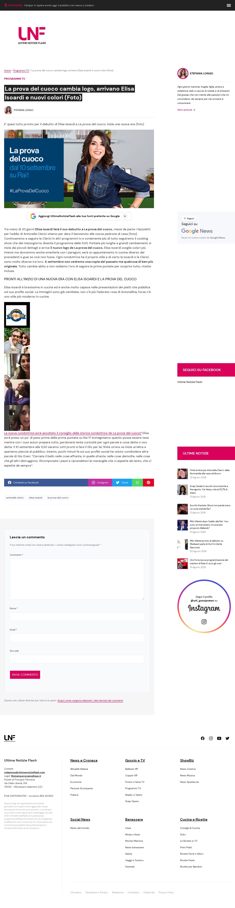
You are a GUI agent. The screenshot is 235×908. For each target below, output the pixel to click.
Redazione (118, 892)
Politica (74, 794)
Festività (129, 866)
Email (13, 629)
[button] (229, 5)
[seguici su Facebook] (202, 738)
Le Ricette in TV (188, 840)
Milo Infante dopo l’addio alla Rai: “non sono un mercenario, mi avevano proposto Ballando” (209, 525)
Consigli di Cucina (190, 828)
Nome (14, 608)
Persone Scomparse (81, 788)
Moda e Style (132, 834)
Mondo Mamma (134, 840)
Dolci (183, 834)
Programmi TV (21, 70)
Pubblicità (148, 892)
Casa (128, 828)
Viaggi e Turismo (134, 860)
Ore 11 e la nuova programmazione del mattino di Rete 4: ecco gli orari (209, 562)
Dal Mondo (76, 775)
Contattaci (133, 892)
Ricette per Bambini (191, 866)
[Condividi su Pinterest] (148, 482)
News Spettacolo (189, 782)
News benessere (134, 847)
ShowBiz (187, 760)
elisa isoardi (35, 497)
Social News (80, 819)
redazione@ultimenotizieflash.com (24, 772)
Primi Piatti (186, 847)
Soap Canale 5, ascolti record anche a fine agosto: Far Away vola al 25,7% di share (209, 489)
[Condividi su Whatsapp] (137, 482)
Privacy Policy (166, 892)
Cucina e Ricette (193, 819)
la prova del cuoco (58, 497)
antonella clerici (15, 497)
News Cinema (188, 768)
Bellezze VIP (131, 768)
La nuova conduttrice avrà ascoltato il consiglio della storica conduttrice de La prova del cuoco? (73, 433)
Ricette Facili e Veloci (191, 853)
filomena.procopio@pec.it (26, 776)
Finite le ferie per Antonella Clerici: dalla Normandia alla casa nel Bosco (209, 472)
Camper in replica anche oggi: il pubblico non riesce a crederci (59, 5)
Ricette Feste (187, 860)
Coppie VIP (131, 775)
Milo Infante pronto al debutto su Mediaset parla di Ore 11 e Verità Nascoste (206, 544)
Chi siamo (75, 892)
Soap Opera (132, 801)
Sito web (14, 650)
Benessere (134, 819)
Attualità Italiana (79, 768)
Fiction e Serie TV (134, 782)
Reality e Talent (133, 794)
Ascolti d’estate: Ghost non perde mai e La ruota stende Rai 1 (210, 507)
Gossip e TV (135, 760)
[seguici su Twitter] (227, 738)
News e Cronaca (84, 760)
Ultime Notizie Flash (189, 382)
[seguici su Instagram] (210, 738)
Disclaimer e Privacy (97, 892)
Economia (75, 782)
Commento (16, 554)
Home (7, 70)
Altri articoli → (186, 110)
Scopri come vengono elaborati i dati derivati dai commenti (90, 700)
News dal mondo (79, 828)
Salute (128, 853)
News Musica (187, 775)
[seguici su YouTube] (219, 738)
